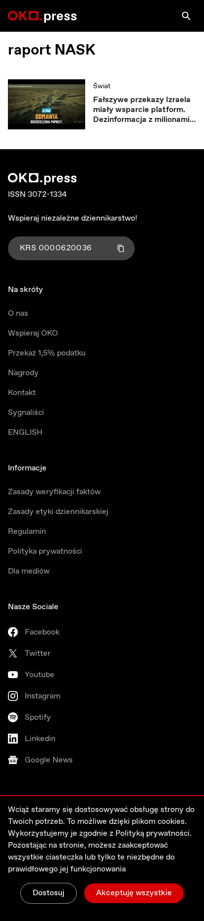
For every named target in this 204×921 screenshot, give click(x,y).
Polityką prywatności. (153, 833)
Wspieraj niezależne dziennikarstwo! (72, 218)
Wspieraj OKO (33, 333)
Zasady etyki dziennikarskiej (58, 512)
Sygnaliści (26, 412)
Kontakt (22, 393)
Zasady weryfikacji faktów (54, 492)
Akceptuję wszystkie (134, 893)
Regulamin (27, 531)
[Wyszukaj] (186, 16)
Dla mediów (29, 571)
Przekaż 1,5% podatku (47, 353)
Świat (101, 86)
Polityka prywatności (45, 551)
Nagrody (23, 373)
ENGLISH (25, 432)
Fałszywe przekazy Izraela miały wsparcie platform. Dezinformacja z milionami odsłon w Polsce (142, 110)
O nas (18, 313)
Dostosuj (48, 893)
